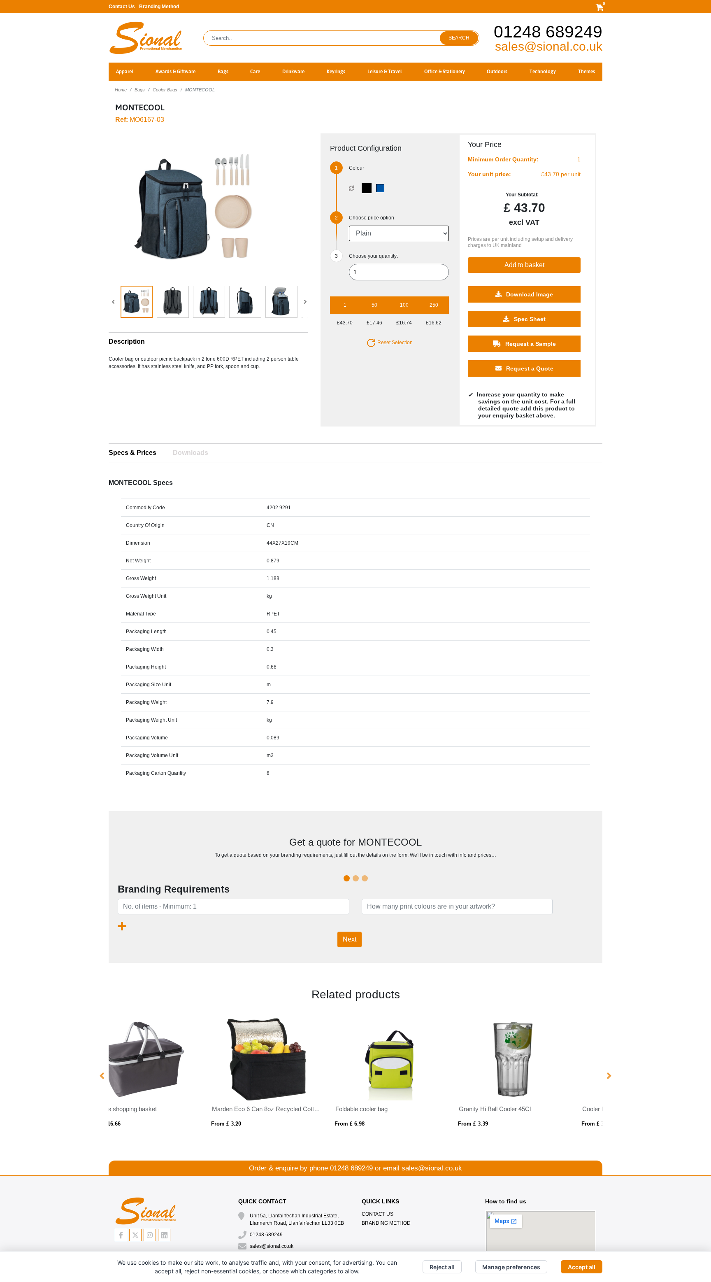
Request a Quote (528, 368)
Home (121, 89)
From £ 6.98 (130, 1124)
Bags (140, 89)
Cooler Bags (165, 89)
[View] (137, 302)
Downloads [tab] (190, 452)
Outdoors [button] (497, 71)
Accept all (581, 1266)
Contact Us (122, 6)
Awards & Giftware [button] (175, 71)
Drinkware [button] (293, 71)
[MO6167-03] (368, 188)
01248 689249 (548, 31)
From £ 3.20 (377, 1124)
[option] (170, 1076)
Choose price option (371, 218)
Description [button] (127, 341)
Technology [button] (543, 71)
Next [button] (608, 1076)
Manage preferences (511, 1266)
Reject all (442, 1266)
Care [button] (255, 71)
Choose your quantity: (373, 256)
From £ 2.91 (501, 1124)
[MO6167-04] (382, 188)
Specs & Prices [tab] (132, 452)
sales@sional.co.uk (548, 46)
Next (349, 939)
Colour (356, 168)
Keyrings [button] (336, 71)
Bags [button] (223, 71)
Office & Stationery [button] (444, 71)
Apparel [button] (124, 71)
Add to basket (524, 264)
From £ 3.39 (254, 1124)
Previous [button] (102, 1076)
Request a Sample (530, 343)
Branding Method (159, 6)
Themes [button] (586, 71)
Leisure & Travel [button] (384, 71)
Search (458, 38)
